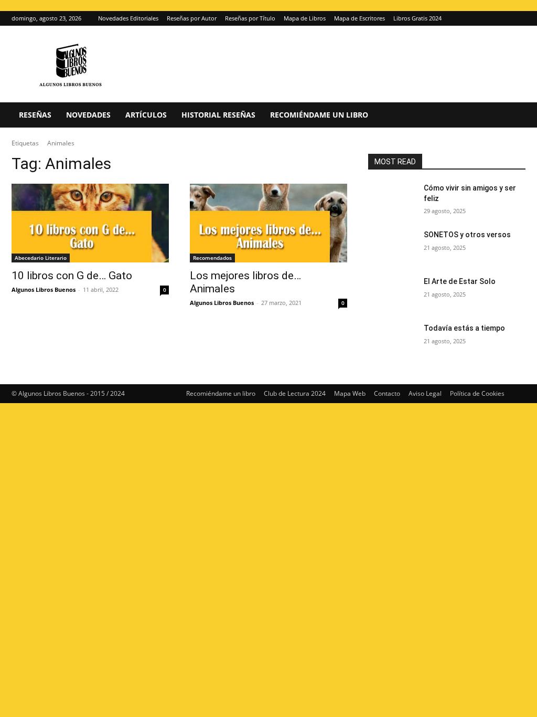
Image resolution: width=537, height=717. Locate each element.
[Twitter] (517, 18)
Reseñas (35, 115)
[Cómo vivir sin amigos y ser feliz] (391, 199)
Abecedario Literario (41, 257)
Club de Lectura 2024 (295, 393)
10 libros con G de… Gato (72, 275)
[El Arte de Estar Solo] (391, 293)
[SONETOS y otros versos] (391, 246)
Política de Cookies (477, 393)
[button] (512, 116)
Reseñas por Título (250, 18)
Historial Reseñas (218, 115)
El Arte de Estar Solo (460, 281)
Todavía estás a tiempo (464, 328)
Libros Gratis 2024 (417, 18)
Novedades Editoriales (128, 18)
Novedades (88, 115)
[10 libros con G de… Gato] (90, 223)
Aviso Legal (425, 393)
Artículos (146, 115)
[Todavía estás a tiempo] (391, 339)
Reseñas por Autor (192, 18)
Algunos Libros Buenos (44, 289)
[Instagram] (500, 18)
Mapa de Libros (305, 18)
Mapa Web (350, 393)
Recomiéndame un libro (319, 115)
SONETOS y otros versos (467, 234)
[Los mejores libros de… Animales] (268, 223)
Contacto (387, 393)
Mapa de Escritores (359, 18)
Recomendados (212, 257)
